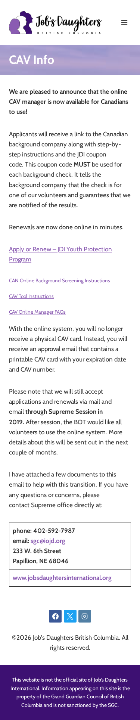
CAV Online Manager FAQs (37, 312)
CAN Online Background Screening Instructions (59, 280)
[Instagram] (84, 616)
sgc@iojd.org (48, 540)
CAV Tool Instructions (31, 296)
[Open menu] (124, 22)
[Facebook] (55, 616)
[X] (70, 616)
